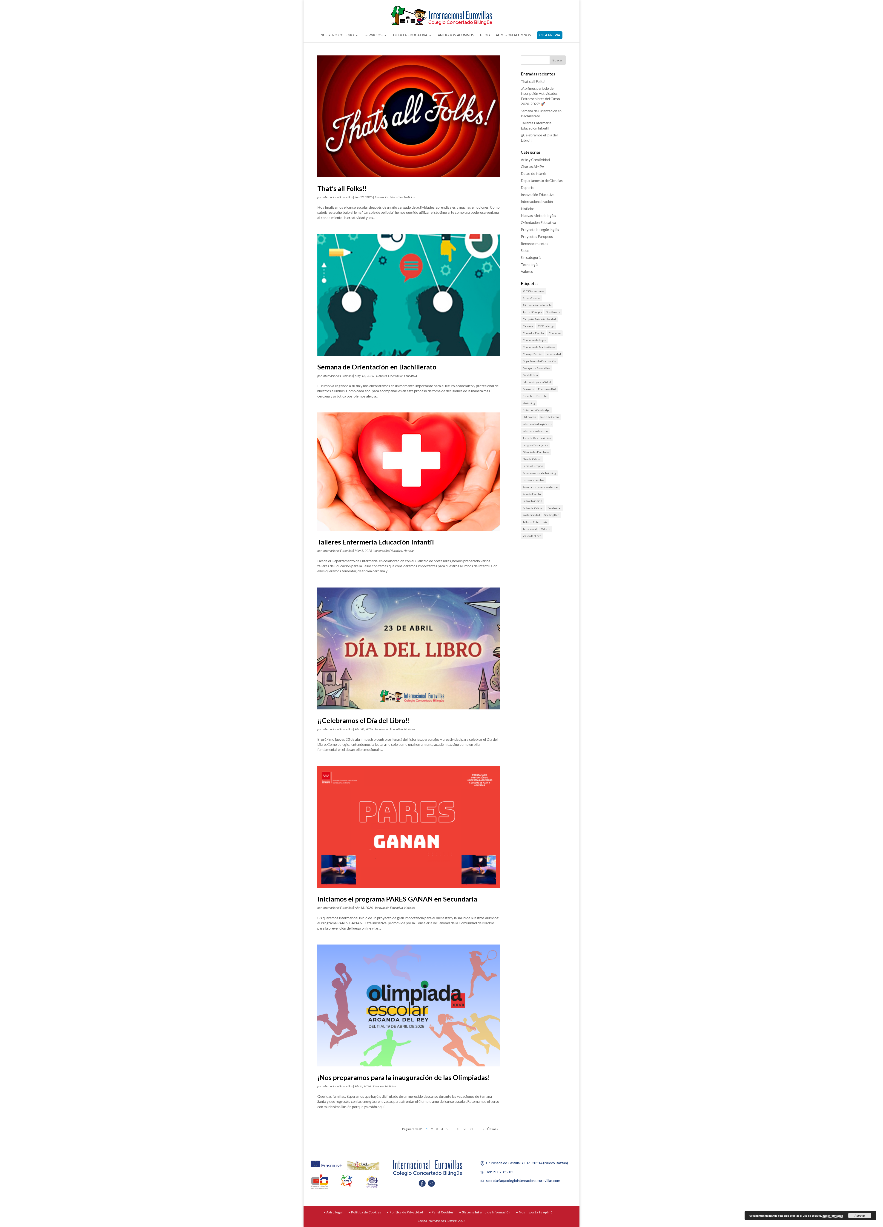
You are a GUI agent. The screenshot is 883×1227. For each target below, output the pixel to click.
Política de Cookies (366, 1212)
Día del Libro (530, 375)
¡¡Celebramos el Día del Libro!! (363, 720)
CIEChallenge (546, 326)
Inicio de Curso (549, 417)
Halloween (529, 417)
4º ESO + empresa (534, 291)
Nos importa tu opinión (536, 1212)
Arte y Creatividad (535, 159)
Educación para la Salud (537, 382)
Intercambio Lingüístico (537, 424)
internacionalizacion (535, 431)
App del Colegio (532, 312)
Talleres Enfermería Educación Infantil (375, 542)
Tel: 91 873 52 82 (499, 1171)
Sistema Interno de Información (486, 1212)
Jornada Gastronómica (537, 438)
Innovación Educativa (389, 197)
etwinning (529, 403)
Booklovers (553, 312)
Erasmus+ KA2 (547, 389)
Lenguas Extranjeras (535, 445)
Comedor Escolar (533, 333)
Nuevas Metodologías (538, 215)
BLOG (485, 35)
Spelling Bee (551, 515)
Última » (493, 1129)
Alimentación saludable (537, 305)
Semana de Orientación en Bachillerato (376, 367)
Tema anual (530, 529)
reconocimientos (533, 480)
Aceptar (859, 1215)
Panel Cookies (442, 1212)
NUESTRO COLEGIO (337, 35)
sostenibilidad (531, 515)
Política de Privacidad (406, 1212)
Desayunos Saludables (536, 368)
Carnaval (528, 326)
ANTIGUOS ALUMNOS (456, 35)
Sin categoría (531, 257)
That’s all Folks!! (342, 188)
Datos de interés (534, 173)
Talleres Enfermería (535, 522)
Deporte (378, 1086)
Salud (525, 250)
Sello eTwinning (532, 501)
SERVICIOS (373, 35)
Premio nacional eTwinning (539, 473)
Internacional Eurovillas (337, 197)
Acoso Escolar (531, 298)
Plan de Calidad (532, 459)
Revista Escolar (532, 494)
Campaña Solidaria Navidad (539, 319)
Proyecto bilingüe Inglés (540, 229)
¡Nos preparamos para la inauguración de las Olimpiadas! (403, 1077)
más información (833, 1215)
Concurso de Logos (534, 340)
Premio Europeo (533, 466)
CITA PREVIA (549, 35)
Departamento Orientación (539, 361)
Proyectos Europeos (537, 236)
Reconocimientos (534, 243)
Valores (527, 271)
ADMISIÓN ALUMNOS (513, 35)
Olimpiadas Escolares (536, 452)
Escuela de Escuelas (535, 396)
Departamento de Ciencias (542, 180)
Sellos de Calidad (533, 508)
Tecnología (529, 264)
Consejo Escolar (533, 354)
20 (465, 1129)
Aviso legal (334, 1212)
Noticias (409, 197)
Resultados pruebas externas (540, 487)
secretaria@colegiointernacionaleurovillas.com (523, 1180)
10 (458, 1129)
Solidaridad (555, 508)
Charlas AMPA (532, 166)
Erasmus (528, 389)
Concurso (555, 333)
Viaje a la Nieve (532, 536)
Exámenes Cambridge (536, 410)
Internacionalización (537, 201)
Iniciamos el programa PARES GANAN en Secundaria (397, 899)
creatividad (554, 354)
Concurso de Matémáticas (539, 347)
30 (472, 1129)
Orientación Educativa (402, 376)
